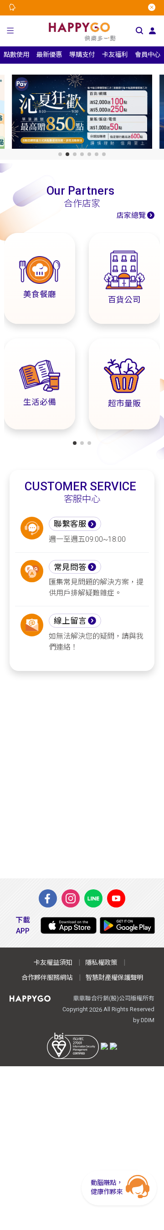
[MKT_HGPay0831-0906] (82, 113)
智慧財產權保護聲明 (114, 978)
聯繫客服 (70, 524)
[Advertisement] (82, 775)
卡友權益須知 (53, 963)
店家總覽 (131, 215)
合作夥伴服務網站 (46, 978)
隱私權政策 (101, 963)
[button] (10, 31)
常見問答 (70, 567)
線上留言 (70, 620)
